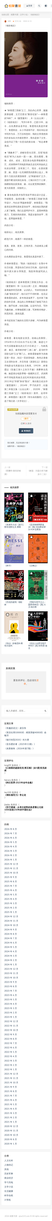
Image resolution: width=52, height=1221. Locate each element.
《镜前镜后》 (21, 446)
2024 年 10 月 (11, 925)
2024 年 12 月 (11, 916)
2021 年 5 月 (10, 1104)
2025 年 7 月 (10, 886)
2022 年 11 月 (11, 1026)
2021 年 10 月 (11, 1083)
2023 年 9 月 (10, 982)
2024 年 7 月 (10, 938)
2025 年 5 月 (10, 895)
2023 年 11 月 (11, 973)
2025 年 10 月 (11, 873)
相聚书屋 (14, 15)
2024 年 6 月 (10, 943)
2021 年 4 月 (10, 1109)
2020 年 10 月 (11, 1135)
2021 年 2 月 (10, 1118)
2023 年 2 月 (10, 1013)
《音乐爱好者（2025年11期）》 (20, 744)
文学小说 (24, 15)
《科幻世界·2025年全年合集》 (19, 783)
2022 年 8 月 (10, 1039)
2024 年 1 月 (10, 965)
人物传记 (8, 1165)
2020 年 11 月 (11, 1131)
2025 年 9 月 (10, 877)
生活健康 (8, 1191)
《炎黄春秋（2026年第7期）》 (19, 749)
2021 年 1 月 (10, 1122)
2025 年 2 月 (10, 908)
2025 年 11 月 (11, 868)
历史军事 (8, 1174)
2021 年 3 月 (10, 1113)
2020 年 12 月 (11, 1126)
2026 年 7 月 (10, 833)
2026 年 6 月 (10, 838)
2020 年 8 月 (10, 1139)
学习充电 (8, 1182)
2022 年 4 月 (10, 1056)
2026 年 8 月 (10, 829)
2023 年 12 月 (11, 969)
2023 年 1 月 (10, 1017)
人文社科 (8, 1161)
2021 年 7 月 (10, 1096)
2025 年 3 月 (10, 903)
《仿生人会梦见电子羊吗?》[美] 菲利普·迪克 (37, 645)
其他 (6, 1169)
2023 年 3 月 (10, 1008)
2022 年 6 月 (10, 1048)
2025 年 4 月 (10, 899)
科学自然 (8, 1195)
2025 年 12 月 (11, 864)
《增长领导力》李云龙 (15, 795)
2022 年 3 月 (10, 1061)
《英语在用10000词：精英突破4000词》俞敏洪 (25, 734)
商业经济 (8, 1178)
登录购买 (27, 431)
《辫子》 (8, 566)
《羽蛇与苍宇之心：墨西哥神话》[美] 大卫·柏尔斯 (37, 604)
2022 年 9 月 (10, 1035)
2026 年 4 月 (10, 847)
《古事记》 (33, 566)
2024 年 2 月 (10, 960)
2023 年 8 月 (10, 986)
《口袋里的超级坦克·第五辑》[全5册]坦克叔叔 (25, 769)
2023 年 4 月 (10, 1004)
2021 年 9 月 (10, 1087)
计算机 (7, 1200)
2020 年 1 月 (10, 1144)
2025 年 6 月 (10, 890)
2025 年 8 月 (10, 882)
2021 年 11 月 (11, 1078)
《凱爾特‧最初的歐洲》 (12, 472)
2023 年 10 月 (11, 978)
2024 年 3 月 (10, 956)
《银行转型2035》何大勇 (16, 740)
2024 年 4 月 (10, 951)
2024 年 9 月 (10, 930)
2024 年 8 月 (10, 934)
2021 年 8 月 (10, 1091)
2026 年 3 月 (10, 851)
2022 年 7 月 (10, 1043)
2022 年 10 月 (11, 1030)
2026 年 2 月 (10, 855)
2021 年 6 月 (10, 1100)
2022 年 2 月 (10, 1065)
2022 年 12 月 (11, 1021)
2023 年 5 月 (10, 1000)
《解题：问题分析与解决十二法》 (37, 472)
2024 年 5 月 (10, 947)
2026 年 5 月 (10, 842)
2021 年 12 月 (11, 1074)
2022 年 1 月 (10, 1069)
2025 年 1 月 (10, 912)
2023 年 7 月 (10, 991)
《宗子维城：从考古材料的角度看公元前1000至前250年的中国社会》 (23, 808)
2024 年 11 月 (11, 921)
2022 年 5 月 (10, 1052)
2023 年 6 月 (10, 995)
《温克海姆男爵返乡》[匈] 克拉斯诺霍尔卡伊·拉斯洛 (37, 527)
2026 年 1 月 (10, 860)
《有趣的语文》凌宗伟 (15, 728)
